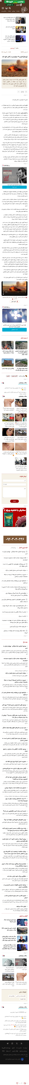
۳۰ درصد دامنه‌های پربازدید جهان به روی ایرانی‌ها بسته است (16, 800)
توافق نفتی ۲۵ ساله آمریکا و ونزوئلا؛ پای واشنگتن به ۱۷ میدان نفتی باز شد (16, 594)
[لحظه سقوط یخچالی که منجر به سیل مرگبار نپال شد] (21, 362)
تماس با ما (18, 1048)
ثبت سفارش (14, 330)
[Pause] (4, 321)
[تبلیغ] (14, 3)
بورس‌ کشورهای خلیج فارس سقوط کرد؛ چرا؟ (15, 820)
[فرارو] (24, 9)
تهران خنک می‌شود (21, 906)
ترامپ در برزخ (22, 616)
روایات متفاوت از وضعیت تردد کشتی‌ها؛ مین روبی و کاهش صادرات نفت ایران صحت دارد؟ (15, 853)
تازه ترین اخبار (23, 547)
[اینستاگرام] (12, 1043)
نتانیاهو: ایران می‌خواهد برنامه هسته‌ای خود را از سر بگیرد (14, 694)
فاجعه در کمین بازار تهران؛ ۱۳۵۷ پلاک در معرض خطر (9, 929)
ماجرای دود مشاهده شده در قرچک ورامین (15, 788)
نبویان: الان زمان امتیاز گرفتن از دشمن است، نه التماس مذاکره (14, 739)
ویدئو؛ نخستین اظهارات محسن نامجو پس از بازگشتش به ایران (15, 886)
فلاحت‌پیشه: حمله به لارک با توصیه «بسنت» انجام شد (15, 660)
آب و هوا (8, 1051)
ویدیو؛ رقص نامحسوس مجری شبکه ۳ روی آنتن (14, 705)
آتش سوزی (14, 376)
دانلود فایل (13, 301)
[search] (10, 8)
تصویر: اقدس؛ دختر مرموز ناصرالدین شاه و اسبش (16, 897)
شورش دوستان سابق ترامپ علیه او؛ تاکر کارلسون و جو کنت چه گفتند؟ (16, 778)
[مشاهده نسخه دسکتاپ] (6, 8)
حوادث (9, 11)
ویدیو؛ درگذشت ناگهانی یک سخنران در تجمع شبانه (15, 750)
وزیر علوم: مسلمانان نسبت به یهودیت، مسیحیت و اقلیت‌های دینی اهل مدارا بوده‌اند (14, 621)
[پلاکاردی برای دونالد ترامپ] (8, 362)
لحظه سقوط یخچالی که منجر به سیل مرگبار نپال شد (21, 369)
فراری (8, 376)
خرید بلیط (14, 187)
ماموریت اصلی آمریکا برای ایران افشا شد (15, 762)
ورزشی (13, 11)
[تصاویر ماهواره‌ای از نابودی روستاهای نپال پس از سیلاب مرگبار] (21, 345)
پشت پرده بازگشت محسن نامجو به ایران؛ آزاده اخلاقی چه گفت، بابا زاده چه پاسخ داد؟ (14, 829)
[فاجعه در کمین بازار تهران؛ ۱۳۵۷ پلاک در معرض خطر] (22, 930)
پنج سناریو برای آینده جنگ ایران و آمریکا (10, 921)
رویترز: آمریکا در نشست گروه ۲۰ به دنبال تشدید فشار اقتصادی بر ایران (14, 840)
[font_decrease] (18, 91)
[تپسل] (3, 165)
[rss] (21, 1043)
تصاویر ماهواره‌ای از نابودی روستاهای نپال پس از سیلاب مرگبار (21, 352)
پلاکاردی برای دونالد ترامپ (8, 368)
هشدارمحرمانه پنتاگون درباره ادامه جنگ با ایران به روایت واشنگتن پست (14, 865)
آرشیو (13, 1048)
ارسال (14, 501)
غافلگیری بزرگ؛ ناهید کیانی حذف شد (16, 876)
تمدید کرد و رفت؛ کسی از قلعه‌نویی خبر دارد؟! (14, 811)
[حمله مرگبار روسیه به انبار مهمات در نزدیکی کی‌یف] (8, 345)
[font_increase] (26, 91)
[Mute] (6, 321)
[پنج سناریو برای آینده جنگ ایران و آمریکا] (22, 922)
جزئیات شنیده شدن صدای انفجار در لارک (15, 570)
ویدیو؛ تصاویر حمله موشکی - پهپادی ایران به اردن (15, 647)
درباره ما (25, 1048)
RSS (3, 1051)
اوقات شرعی (15, 1051)
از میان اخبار (24, 338)
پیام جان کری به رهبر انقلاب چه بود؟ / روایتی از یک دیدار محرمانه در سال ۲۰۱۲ (14, 716)
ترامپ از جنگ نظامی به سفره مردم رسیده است (14, 612)
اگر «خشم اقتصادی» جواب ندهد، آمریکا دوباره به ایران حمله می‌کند (9, 19)
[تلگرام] (8, 1043)
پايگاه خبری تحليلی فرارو (11, 1055)
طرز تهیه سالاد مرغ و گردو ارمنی (18, 627)
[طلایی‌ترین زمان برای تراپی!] (21, 29)
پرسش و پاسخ (23, 1051)
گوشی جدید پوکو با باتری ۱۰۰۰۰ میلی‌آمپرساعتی (14, 768)
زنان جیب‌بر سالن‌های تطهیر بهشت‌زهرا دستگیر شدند (15, 729)
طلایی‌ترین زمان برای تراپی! (10, 27)
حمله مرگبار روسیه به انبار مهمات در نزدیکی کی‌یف (8, 352)
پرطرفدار (13, 547)
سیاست (17, 11)
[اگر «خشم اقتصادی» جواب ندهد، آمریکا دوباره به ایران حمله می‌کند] (21, 20)
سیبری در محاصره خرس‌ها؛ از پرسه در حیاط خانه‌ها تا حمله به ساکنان (15, 576)
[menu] (3, 8)
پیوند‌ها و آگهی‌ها (6, 1048)
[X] (17, 1043)
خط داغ (25, 642)
